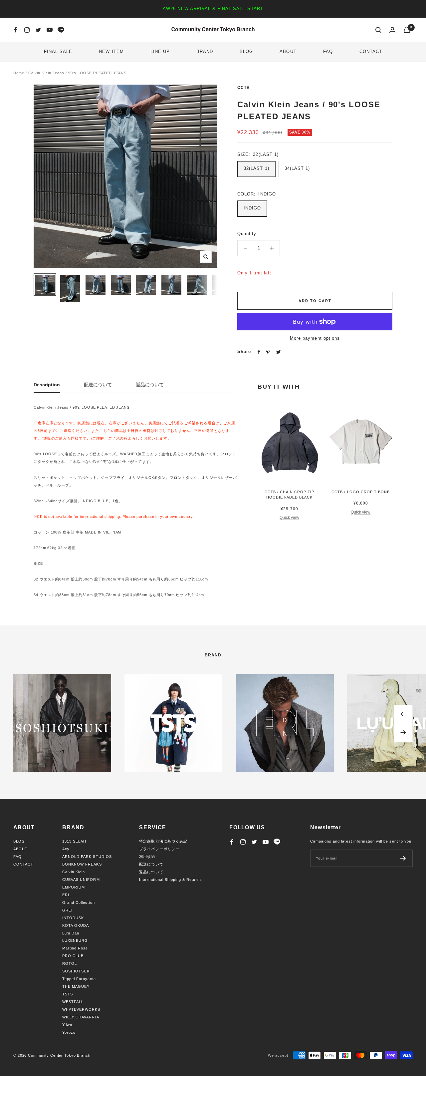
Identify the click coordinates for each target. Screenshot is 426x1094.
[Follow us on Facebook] (15, 30)
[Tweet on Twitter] (278, 352)
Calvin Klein (73, 872)
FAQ (328, 51)
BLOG (246, 51)
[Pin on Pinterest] (268, 352)
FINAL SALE (58, 51)
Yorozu (69, 1032)
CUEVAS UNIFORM (81, 880)
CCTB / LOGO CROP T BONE (360, 492)
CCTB (243, 87)
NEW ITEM (111, 51)
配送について (98, 384)
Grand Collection (78, 903)
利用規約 (147, 857)
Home (18, 73)
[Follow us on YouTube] (49, 30)
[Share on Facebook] (259, 352)
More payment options (315, 338)
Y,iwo (67, 1025)
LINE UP (160, 51)
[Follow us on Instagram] (27, 30)
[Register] (403, 858)
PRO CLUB (73, 956)
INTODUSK (73, 918)
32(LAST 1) (256, 168)
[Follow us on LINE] (61, 30)
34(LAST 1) (297, 168)
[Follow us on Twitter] (38, 30)
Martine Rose (75, 948)
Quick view (289, 517)
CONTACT (370, 51)
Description (47, 384)
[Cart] (406, 30)
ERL (66, 895)
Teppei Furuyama (79, 979)
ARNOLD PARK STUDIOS (87, 857)
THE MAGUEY (76, 986)
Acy (66, 849)
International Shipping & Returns (170, 880)
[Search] (378, 30)
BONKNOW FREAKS (82, 864)
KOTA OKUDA (75, 925)
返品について (150, 384)
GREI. (68, 910)
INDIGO (252, 207)
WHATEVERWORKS (81, 1009)
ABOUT (288, 51)
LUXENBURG (75, 940)
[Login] (392, 30)
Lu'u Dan (70, 933)
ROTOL (69, 963)
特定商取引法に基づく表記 (163, 841)
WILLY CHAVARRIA (80, 1017)
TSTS (67, 994)
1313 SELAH (74, 841)
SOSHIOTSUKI (76, 971)
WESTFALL (73, 1002)
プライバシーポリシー (159, 849)
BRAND (204, 51)
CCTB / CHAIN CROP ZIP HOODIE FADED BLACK (290, 495)
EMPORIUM (73, 887)
